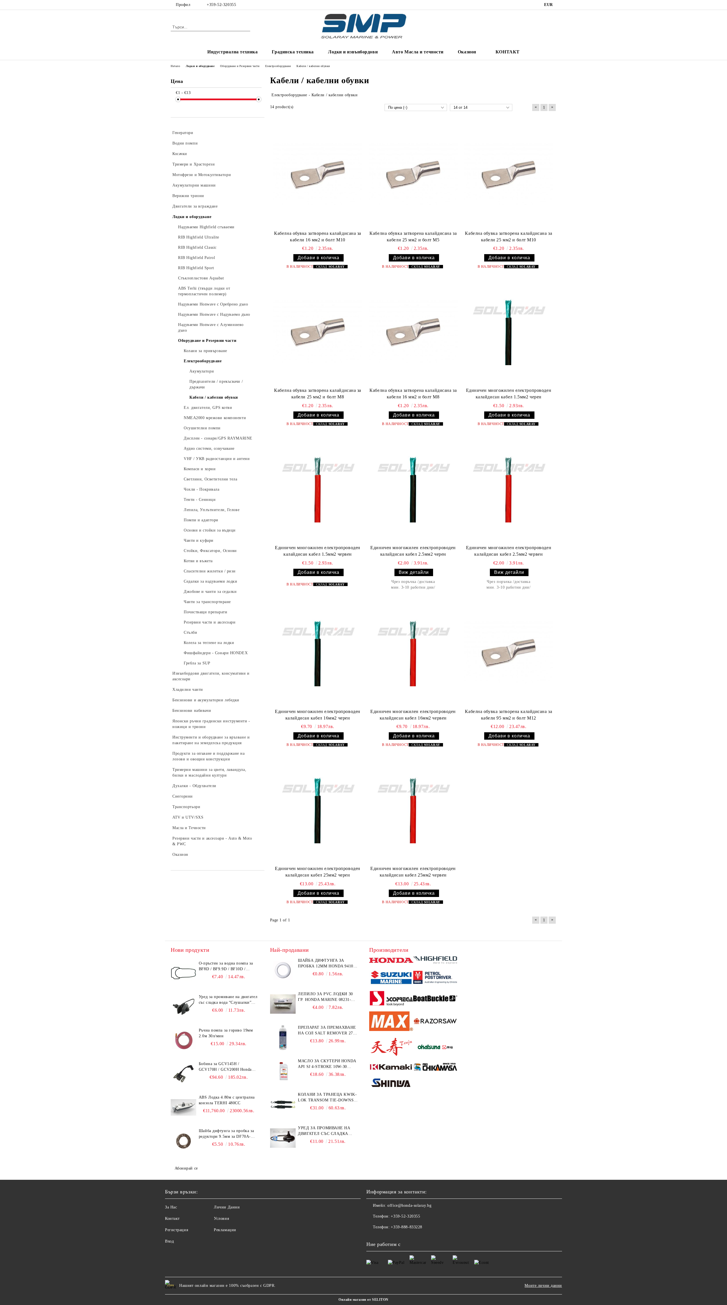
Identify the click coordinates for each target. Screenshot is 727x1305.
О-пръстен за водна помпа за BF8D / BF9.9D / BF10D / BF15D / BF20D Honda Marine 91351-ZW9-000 (226, 966)
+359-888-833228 (406, 1227)
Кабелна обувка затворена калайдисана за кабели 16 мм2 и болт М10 (317, 236)
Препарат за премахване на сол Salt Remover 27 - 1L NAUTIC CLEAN (327, 1030)
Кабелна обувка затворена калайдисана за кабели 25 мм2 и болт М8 (317, 393)
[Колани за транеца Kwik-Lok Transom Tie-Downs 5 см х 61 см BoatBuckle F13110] (283, 1104)
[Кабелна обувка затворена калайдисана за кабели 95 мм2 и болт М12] (508, 653)
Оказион (467, 51)
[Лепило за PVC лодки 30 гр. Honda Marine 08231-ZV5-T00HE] (283, 1004)
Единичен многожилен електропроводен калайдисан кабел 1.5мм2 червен (317, 551)
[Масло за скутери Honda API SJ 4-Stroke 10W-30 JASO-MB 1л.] (283, 1071)
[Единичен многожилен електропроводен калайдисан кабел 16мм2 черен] (317, 653)
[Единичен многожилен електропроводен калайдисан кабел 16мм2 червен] (413, 653)
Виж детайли (414, 572)
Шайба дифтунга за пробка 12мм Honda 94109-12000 (327, 963)
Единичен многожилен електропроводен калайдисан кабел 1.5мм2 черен (508, 393)
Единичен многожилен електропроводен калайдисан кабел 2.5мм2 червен (508, 551)
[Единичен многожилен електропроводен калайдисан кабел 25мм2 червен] (413, 810)
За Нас (171, 1207)
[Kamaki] (391, 1068)
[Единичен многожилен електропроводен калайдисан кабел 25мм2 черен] (317, 810)
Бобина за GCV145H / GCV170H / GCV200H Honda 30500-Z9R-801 (225, 1067)
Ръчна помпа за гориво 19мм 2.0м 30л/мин (226, 1033)
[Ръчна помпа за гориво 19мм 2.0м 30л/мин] (183, 1040)
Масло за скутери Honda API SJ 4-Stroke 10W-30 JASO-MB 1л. (327, 1064)
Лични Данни (227, 1207)
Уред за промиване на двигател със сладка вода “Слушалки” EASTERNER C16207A (228, 1000)
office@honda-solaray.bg (409, 1205)
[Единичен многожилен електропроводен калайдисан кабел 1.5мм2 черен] (508, 332)
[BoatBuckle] (435, 999)
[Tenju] (391, 1047)
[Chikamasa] (435, 1068)
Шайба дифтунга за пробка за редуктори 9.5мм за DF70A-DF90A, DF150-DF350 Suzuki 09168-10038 (226, 1134)
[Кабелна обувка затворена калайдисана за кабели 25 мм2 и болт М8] (317, 332)
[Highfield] (435, 961)
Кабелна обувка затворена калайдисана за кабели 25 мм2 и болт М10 (508, 236)
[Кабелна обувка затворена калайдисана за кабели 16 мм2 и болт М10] (317, 175)
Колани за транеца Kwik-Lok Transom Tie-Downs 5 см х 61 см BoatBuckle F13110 (327, 1097)
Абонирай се (186, 1168)
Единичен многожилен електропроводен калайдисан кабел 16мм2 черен (317, 714)
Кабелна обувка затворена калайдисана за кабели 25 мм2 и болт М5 (413, 236)
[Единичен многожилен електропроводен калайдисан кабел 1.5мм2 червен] (317, 489)
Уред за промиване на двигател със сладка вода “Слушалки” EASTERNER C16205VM (324, 1131)
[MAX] (391, 1022)
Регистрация (176, 1230)
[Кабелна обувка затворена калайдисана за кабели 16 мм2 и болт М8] (413, 332)
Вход (169, 1241)
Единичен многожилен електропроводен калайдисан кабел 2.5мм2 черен (413, 551)
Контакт (172, 1218)
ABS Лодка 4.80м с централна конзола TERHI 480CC (227, 1100)
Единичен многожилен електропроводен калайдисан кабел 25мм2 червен (413, 871)
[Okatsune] (435, 1047)
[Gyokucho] (435, 1022)
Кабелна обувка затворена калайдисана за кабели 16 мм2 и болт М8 (413, 393)
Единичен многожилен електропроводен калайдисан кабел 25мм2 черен (317, 871)
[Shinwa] (391, 1083)
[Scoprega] (391, 999)
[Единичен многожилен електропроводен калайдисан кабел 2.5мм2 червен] (508, 489)
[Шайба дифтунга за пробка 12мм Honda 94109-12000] (283, 970)
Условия (221, 1218)
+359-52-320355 (221, 5)
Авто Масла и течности (418, 51)
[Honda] (391, 961)
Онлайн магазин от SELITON (363, 1300)
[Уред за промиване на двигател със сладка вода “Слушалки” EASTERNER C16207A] (183, 1007)
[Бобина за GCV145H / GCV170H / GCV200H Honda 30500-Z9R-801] (183, 1074)
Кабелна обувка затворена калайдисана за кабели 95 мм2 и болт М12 (508, 714)
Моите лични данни (543, 1285)
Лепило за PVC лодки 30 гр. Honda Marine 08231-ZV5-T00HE (325, 997)
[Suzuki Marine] (391, 978)
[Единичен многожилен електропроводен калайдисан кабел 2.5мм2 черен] (413, 489)
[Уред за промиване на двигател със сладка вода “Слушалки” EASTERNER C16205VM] (283, 1138)
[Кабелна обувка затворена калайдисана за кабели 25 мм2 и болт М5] (413, 175)
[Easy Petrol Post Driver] (435, 978)
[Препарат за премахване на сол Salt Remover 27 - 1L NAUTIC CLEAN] (283, 1037)
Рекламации (225, 1230)
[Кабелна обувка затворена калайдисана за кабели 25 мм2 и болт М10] (508, 175)
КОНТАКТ (508, 51)
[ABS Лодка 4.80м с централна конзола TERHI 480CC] (183, 1107)
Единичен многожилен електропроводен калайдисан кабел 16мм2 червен (413, 714)
